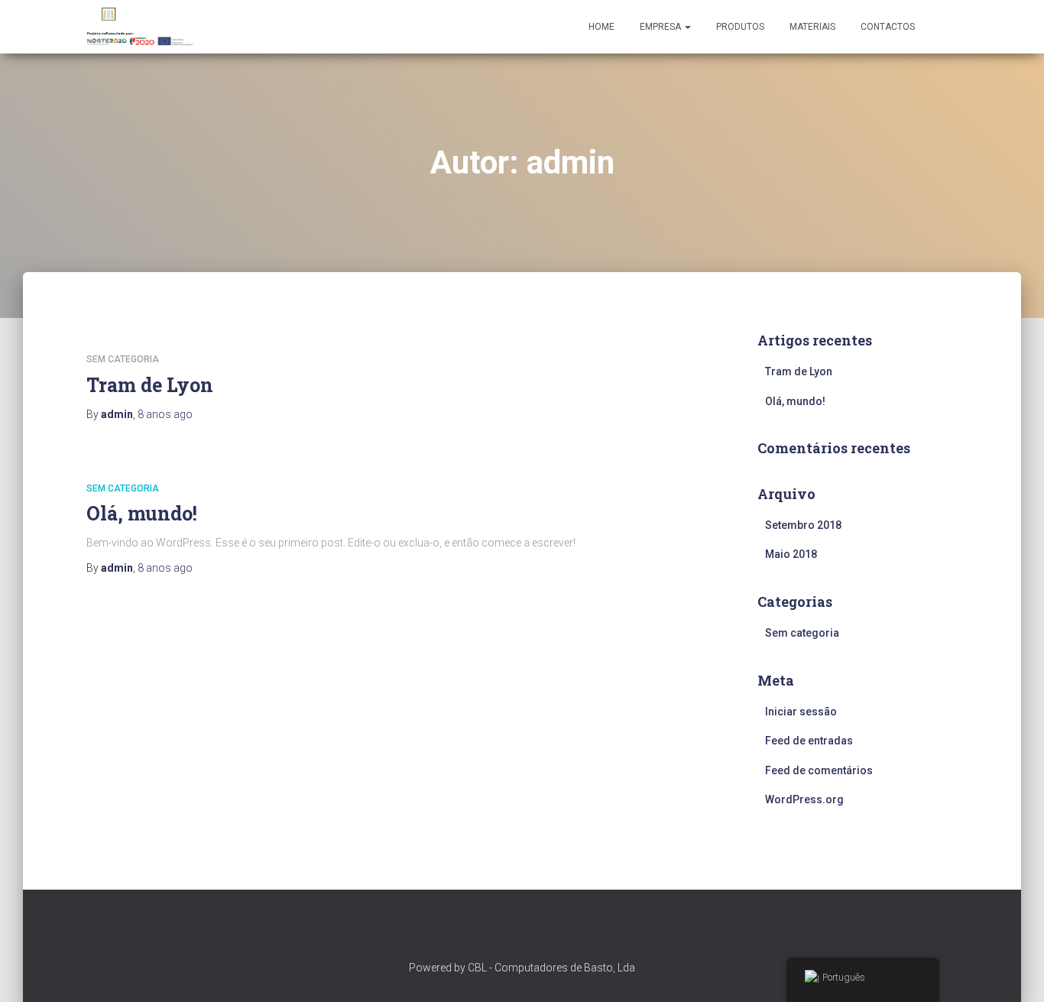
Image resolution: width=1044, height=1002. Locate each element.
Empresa (661, 26)
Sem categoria (122, 359)
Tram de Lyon (149, 384)
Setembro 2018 (803, 525)
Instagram (522, 930)
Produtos (740, 26)
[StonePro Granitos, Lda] (141, 27)
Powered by (438, 967)
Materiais (812, 26)
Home (601, 26)
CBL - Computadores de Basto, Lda (551, 967)
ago (165, 414)
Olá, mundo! (141, 513)
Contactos (888, 26)
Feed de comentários (819, 770)
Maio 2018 (791, 554)
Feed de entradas (809, 740)
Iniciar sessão (801, 711)
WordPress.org (804, 799)
